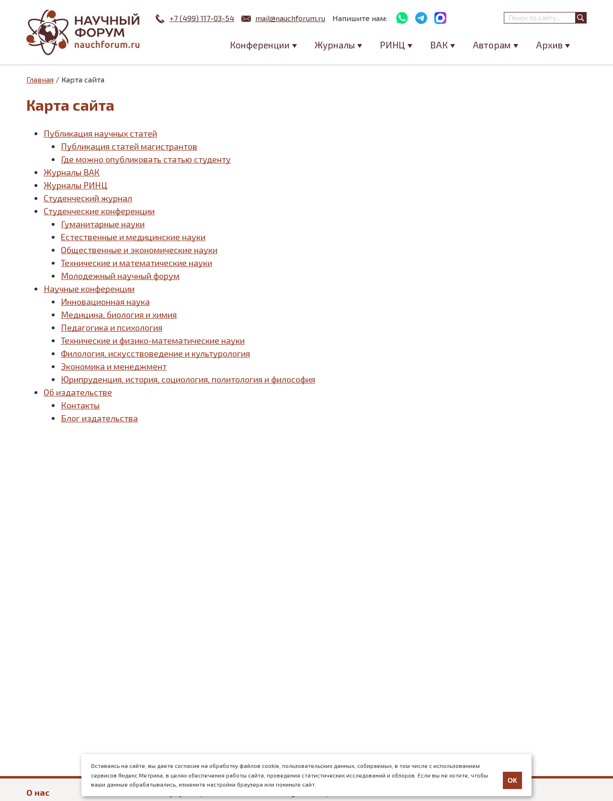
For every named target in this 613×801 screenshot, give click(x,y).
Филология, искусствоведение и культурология (155, 353)
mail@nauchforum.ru (290, 18)
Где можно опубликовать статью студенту (146, 159)
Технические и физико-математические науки (153, 340)
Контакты (80, 405)
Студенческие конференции (99, 211)
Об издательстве (78, 392)
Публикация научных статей (100, 133)
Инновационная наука (105, 301)
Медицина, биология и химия (119, 314)
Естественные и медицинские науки (133, 237)
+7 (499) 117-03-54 (202, 18)
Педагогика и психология (111, 327)
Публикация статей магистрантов (129, 146)
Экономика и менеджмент (114, 366)
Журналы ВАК (72, 172)
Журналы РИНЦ (75, 185)
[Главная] (83, 32)
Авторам (492, 44)
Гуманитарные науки (103, 224)
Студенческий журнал (88, 198)
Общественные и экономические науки (139, 249)
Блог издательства (99, 418)
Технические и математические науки (136, 262)
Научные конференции (89, 288)
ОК (512, 780)
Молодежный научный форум (120, 275)
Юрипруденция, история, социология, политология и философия (188, 379)
